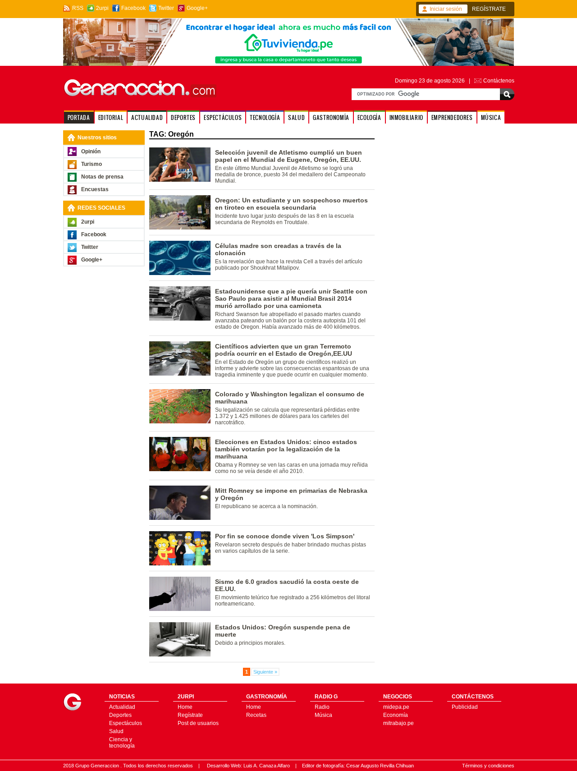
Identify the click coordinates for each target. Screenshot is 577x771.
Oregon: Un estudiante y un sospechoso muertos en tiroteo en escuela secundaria (291, 204)
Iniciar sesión (446, 9)
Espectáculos (125, 723)
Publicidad (465, 707)
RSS (77, 8)
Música (323, 715)
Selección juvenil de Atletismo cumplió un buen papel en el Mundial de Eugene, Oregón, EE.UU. (288, 156)
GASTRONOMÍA (331, 117)
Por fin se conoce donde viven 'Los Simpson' (284, 536)
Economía (395, 715)
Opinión (91, 151)
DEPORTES (183, 117)
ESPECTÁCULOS (223, 117)
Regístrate (190, 715)
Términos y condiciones (488, 765)
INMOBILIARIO (406, 117)
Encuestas (95, 189)
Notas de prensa (102, 177)
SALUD (296, 117)
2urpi (102, 8)
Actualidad (122, 707)
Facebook (133, 8)
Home (185, 707)
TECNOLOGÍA (265, 117)
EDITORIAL (110, 117)
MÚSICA (491, 117)
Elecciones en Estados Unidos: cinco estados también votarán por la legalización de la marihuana (286, 449)
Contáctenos (498, 81)
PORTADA (79, 117)
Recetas (256, 715)
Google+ (197, 8)
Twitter (166, 8)
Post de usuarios (198, 723)
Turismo (91, 164)
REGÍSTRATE (489, 9)
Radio (322, 707)
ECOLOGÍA (369, 117)
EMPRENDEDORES (452, 117)
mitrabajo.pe (398, 723)
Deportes (120, 715)
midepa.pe (396, 707)
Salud (116, 731)
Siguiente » (265, 672)
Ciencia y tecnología (122, 742)
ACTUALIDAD (147, 117)
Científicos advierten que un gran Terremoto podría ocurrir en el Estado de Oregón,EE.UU (283, 350)
